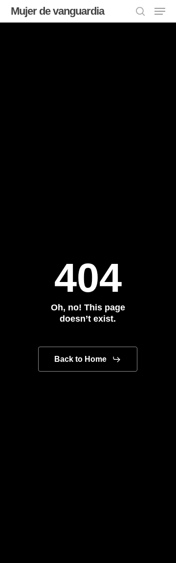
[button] (159, 11)
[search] (140, 11)
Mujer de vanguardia (57, 11)
